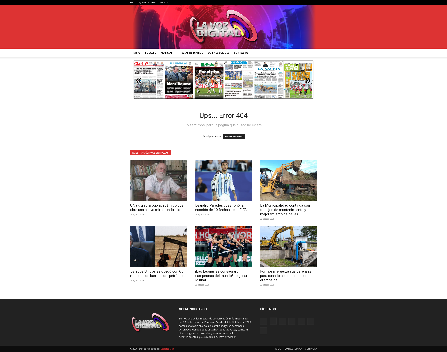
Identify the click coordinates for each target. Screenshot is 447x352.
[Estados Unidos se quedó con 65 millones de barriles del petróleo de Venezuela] (158, 246)
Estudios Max (167, 348)
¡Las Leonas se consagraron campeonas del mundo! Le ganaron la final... (223, 275)
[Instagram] (285, 2)
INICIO (133, 2)
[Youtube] (314, 2)
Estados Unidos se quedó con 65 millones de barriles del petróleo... (157, 273)
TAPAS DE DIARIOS (191, 52)
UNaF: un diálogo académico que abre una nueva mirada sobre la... (157, 207)
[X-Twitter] (302, 2)
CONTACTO (164, 2)
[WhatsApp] (308, 2)
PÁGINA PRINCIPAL (234, 136)
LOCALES (150, 52)
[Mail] (291, 2)
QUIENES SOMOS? (147, 2)
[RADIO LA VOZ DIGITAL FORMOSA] (224, 27)
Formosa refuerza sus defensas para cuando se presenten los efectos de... (286, 275)
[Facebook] (279, 2)
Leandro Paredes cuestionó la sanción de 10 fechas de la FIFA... (222, 207)
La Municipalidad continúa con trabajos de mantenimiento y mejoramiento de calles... (285, 209)
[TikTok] (296, 2)
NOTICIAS (167, 52)
